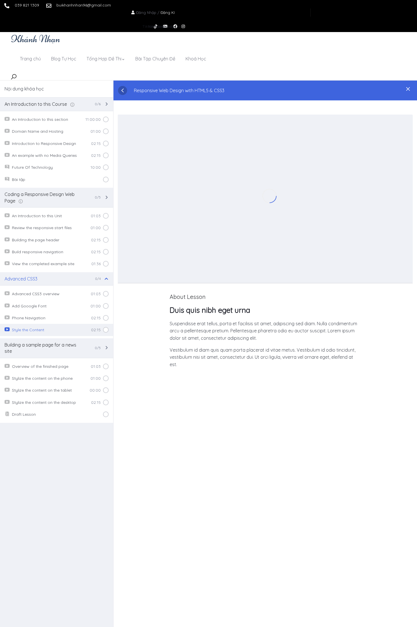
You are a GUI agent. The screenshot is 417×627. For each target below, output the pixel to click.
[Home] (35, 39)
